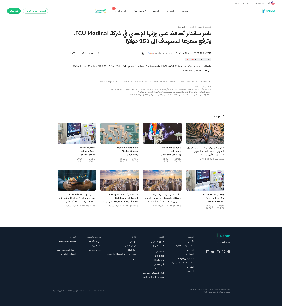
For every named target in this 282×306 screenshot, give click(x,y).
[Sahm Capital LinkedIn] (207, 251)
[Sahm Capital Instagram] (218, 251)
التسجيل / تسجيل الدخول (36, 10)
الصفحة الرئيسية (204, 27)
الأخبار (191, 27)
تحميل (236, 2)
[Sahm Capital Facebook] (228, 251)
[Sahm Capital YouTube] (213, 251)
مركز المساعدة (259, 2)
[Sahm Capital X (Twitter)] (223, 251)
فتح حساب (14, 10)
